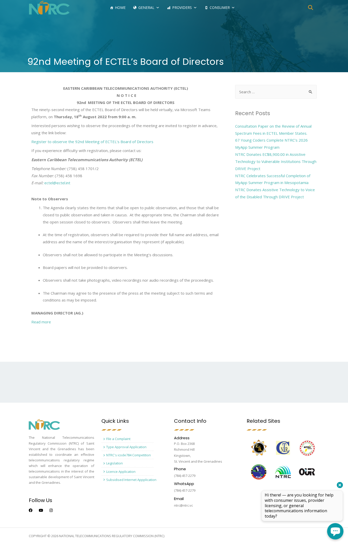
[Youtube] (41, 510)
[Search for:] (276, 91)
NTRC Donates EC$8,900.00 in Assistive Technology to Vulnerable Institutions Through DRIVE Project (275, 161)
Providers (182, 7)
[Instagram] (51, 510)
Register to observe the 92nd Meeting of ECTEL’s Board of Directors (92, 141)
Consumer (220, 7)
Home (120, 7)
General (146, 7)
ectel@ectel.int (57, 182)
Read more (41, 321)
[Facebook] (31, 510)
